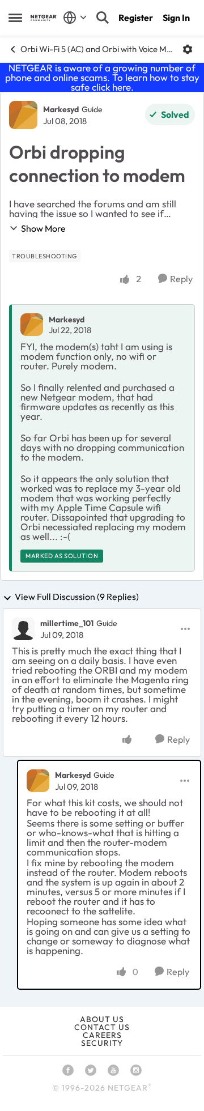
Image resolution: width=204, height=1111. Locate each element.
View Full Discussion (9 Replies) (77, 597)
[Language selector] (75, 17)
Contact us (102, 1027)
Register (135, 17)
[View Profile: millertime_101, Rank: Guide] (23, 629)
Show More (43, 228)
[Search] (102, 17)
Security (102, 1043)
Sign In (176, 17)
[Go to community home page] (44, 18)
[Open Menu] (188, 49)
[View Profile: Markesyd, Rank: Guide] (23, 115)
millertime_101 (67, 623)
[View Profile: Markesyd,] (31, 324)
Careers (102, 1035)
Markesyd (61, 109)
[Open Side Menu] (15, 17)
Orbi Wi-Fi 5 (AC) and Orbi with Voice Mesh (97, 49)
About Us (102, 1019)
